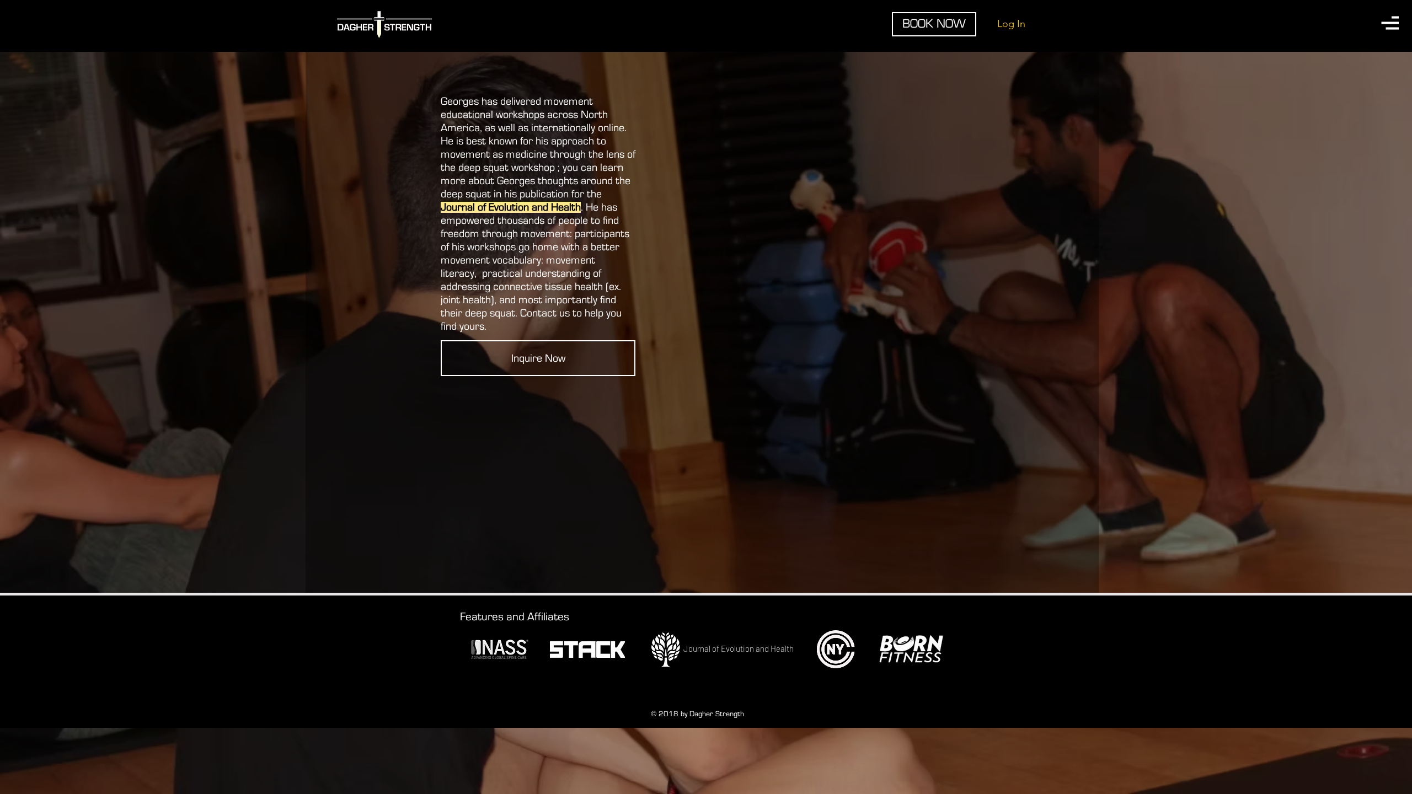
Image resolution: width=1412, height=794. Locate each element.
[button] (1390, 23)
